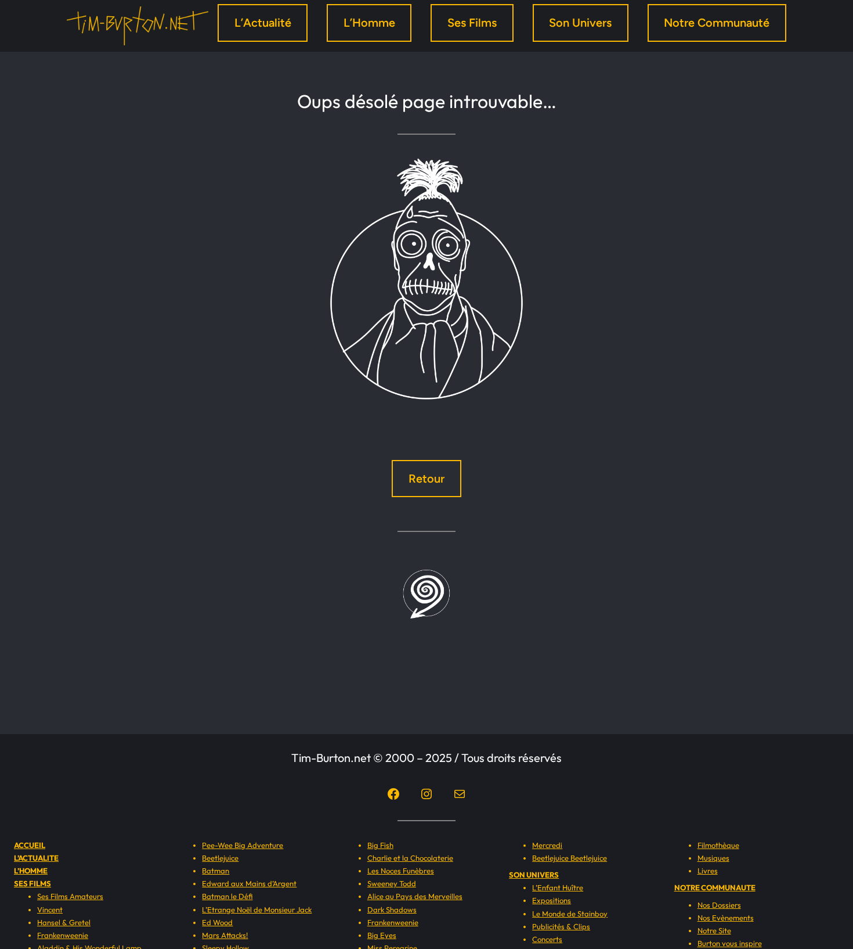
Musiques (713, 857)
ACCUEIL (29, 845)
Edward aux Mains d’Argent (249, 883)
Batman (215, 870)
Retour (426, 479)
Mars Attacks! (225, 935)
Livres (707, 870)
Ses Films (472, 23)
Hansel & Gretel (64, 922)
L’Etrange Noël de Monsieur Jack (257, 909)
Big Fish (380, 845)
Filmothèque (718, 845)
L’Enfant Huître (557, 887)
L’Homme (369, 23)
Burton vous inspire (729, 943)
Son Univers (580, 23)
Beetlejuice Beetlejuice (569, 857)
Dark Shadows (392, 909)
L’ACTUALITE (36, 857)
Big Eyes (381, 935)
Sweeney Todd (391, 883)
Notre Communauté (716, 23)
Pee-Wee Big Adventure (242, 845)
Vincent (50, 909)
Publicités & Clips (561, 926)
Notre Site (714, 930)
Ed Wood (217, 922)
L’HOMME (31, 870)
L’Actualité (262, 23)
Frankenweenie (62, 935)
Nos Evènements (725, 917)
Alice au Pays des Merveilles (414, 896)
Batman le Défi (227, 896)
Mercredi (547, 845)
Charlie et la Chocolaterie (410, 857)
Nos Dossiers (719, 905)
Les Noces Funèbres (400, 870)
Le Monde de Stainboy (570, 913)
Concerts (547, 939)
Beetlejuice (220, 857)
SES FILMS (32, 883)
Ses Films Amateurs (70, 896)
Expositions (551, 900)
